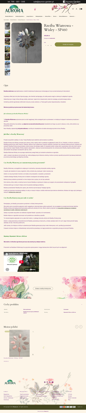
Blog (69, 399)
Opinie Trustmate (72, 397)
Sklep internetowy (43, 411)
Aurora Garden (6, 19)
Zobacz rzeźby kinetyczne (43, 288)
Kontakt (70, 396)
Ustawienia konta (24, 396)
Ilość (45, 42)
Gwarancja (6, 399)
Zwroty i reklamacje (8, 397)
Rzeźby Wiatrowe (13, 19)
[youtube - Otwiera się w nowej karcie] (52, 382)
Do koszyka (33, 354)
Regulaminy (6, 394)
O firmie (70, 394)
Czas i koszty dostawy (41, 396)
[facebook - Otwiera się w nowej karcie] (50, 382)
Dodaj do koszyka (68, 44)
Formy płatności (40, 394)
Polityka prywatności (57, 394)
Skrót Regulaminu (8, 396)
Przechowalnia (23, 397)
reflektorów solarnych (15, 192)
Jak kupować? (55, 399)
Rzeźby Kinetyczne (21, 19)
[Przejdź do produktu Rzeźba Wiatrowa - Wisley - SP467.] (19, 343)
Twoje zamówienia (24, 394)
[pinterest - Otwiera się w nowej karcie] (45, 382)
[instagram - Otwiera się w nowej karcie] (47, 382)
